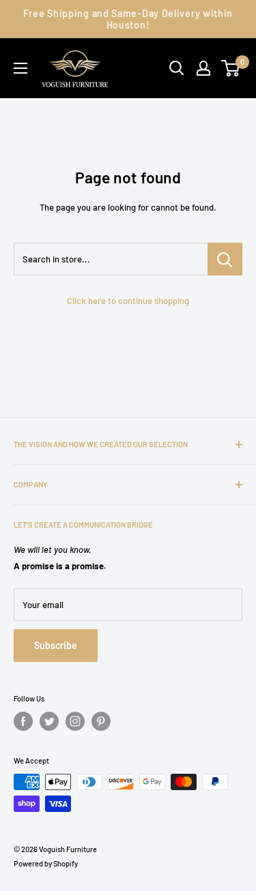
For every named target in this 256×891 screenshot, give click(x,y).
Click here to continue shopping (128, 300)
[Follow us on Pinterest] (101, 721)
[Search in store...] (225, 259)
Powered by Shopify (46, 863)
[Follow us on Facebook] (23, 721)
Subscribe (55, 645)
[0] (231, 68)
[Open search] (176, 68)
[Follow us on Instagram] (75, 721)
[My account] (203, 68)
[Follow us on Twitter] (49, 721)
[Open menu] (20, 68)
